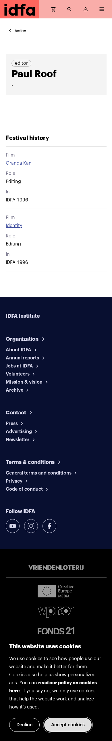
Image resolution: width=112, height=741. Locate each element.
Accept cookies (68, 725)
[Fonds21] (56, 631)
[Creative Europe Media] (56, 590)
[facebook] (49, 526)
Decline (24, 725)
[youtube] (13, 526)
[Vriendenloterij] (56, 567)
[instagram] (31, 526)
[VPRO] (56, 612)
